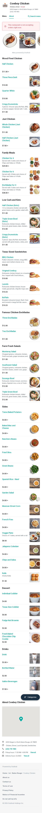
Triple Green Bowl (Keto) (9, 220)
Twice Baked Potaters (11, 412)
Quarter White (8, 91)
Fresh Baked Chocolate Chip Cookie (9, 636)
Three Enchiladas (9, 318)
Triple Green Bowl (9, 392)
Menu (4, 16)
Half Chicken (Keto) (10, 205)
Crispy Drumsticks (10, 104)
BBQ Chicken (7, 257)
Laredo (5, 284)
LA (10, 773)
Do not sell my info (10, 799)
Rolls (4, 573)
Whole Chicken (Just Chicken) (11, 125)
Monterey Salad (9, 351)
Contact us (7, 782)
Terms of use (8, 786)
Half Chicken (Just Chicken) (10, 139)
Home (5, 773)
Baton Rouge (17, 773)
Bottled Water (8, 668)
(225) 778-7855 (14, 11)
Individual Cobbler (10, 593)
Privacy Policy (8, 790)
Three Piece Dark (9, 77)
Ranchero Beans (9, 439)
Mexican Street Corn (11, 506)
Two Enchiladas (9, 331)
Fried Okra (6, 452)
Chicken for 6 (8, 171)
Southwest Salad (9, 365)
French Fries (7, 519)
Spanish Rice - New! (10, 479)
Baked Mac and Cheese (8, 426)
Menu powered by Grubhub (21, 52)
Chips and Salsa (9, 560)
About (11, 16)
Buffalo (5, 297)
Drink (4, 654)
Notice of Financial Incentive (14, 795)
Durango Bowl (8, 378)
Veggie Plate (7, 533)
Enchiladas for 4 (9, 185)
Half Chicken (7, 64)
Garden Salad (8, 493)
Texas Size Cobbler (10, 607)
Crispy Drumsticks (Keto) (10, 235)
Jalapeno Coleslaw (10, 546)
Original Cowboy (9, 270)
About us (6, 777)
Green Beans (7, 466)
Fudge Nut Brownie (10, 620)
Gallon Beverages (9, 681)
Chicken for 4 (8, 158)
